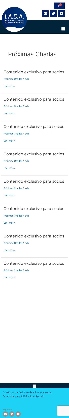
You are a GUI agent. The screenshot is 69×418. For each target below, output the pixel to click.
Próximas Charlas (13, 79)
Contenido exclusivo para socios (34, 71)
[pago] (59, 5)
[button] (63, 29)
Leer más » (9, 85)
